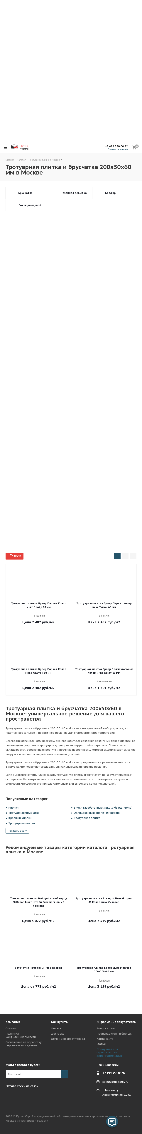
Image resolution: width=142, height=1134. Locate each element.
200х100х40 (35, 239)
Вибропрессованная (51, 438)
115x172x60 (14, 302)
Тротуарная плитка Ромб (21, 525)
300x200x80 (120, 407)
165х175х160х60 (104, 288)
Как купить (59, 1022)
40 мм (11, 423)
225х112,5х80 (108, 232)
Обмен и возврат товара (68, 1038)
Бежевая (110, 453)
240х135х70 (97, 372)
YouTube (9, 1094)
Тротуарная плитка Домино (95, 497)
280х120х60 (75, 330)
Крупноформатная (99, 253)
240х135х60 (77, 372)
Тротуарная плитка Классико (61, 511)
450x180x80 (96, 309)
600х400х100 (86, 232)
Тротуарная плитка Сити (60, 539)
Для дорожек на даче (20, 438)
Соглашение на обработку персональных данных (24, 1043)
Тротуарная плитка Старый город (71, 518)
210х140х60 (83, 295)
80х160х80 (53, 323)
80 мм (65, 423)
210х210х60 (106, 358)
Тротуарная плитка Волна (59, 497)
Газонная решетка (74, 193)
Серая (77, 453)
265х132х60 (14, 344)
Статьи (101, 1044)
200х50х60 (74, 316)
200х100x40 (93, 316)
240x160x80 (35, 309)
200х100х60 (14, 239)
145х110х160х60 (38, 358)
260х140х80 (35, 246)
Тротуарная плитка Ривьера (99, 532)
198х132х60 (96, 337)
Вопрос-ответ (106, 1028)
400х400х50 (75, 253)
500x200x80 (35, 260)
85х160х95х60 (41, 295)
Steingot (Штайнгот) (35, 482)
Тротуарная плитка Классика (23, 511)
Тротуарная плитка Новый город (113, 518)
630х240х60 (35, 365)
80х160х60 (14, 323)
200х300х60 (55, 330)
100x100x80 (118, 274)
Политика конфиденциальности (21, 1035)
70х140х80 (76, 393)
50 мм (25, 423)
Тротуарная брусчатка (24, 812)
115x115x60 (35, 302)
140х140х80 (14, 260)
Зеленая (126, 453)
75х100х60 (97, 281)
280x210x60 (63, 295)
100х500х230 (15, 372)
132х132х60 (55, 337)
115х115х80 (14, 407)
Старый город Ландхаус (21, 546)
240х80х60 (95, 393)
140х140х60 (103, 295)
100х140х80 (75, 246)
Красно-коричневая (35, 453)
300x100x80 (100, 407)
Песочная (93, 453)
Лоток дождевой (29, 205)
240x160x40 (62, 386)
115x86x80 (34, 351)
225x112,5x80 (15, 281)
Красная (12, 453)
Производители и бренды (114, 1033)
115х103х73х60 (16, 400)
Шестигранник (81, 546)
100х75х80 (125, 400)
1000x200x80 (56, 260)
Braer (55, 482)
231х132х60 (116, 337)
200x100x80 (75, 267)
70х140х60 (123, 295)
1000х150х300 (100, 365)
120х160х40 (54, 351)
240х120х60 (14, 253)
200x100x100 (97, 267)
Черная (61, 460)
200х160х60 (94, 302)
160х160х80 (73, 323)
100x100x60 (14, 274)
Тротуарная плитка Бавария (23, 497)
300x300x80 (36, 281)
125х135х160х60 (17, 295)
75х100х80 (14, 393)
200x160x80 (55, 309)
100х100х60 (55, 253)
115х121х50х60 (102, 225)
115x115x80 (14, 351)
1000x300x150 (78, 260)
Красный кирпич (19, 818)
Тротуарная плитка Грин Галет (24, 539)
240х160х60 (33, 323)
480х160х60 (14, 337)
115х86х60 (34, 225)
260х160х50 (96, 239)
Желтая (12, 460)
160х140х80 (55, 246)
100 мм (79, 423)
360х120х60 (96, 330)
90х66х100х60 (118, 281)
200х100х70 (36, 372)
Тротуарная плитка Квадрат (95, 504)
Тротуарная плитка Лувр (55, 525)
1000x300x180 (101, 260)
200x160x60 (14, 309)
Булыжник (61, 546)
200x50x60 (55, 316)
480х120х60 (116, 330)
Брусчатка (25, 193)
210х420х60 (14, 365)
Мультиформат (16, 232)
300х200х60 (86, 358)
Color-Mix (78, 460)
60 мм (38, 423)
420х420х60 (35, 288)
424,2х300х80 (88, 379)
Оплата (56, 1028)
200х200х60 (35, 253)
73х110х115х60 (76, 344)
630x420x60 (14, 288)
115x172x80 (119, 344)
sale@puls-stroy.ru (115, 1081)
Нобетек (12, 482)
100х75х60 (38, 400)
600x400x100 (123, 260)
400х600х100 (56, 365)
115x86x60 (55, 302)
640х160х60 (35, 337)
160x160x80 (75, 309)
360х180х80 (116, 309)
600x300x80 (77, 281)
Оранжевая (14, 467)
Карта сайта (105, 1038)
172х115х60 (54, 344)
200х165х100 (117, 246)
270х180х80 (14, 316)
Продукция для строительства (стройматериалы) (109, 1052)
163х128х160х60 (63, 358)
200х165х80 (96, 246)
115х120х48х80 (79, 400)
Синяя (26, 460)
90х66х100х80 (35, 393)
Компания (13, 1022)
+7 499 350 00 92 (116, 146)
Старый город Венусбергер (94, 539)
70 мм (52, 423)
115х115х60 (14, 225)
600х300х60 (35, 330)
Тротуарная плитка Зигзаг (22, 504)
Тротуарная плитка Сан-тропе (61, 532)
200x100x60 (35, 267)
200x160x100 (57, 407)
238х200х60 (56, 372)
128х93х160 (14, 358)
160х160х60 (115, 302)
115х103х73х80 (103, 400)
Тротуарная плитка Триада (89, 525)
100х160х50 (14, 246)
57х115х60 (34, 344)
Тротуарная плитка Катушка (58, 504)
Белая (93, 460)
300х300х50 (123, 253)
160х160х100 (79, 407)
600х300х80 (113, 316)
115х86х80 (57, 400)
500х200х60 (121, 365)
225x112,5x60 (97, 274)
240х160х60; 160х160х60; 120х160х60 (53, 379)
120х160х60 (115, 351)
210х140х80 (55, 239)
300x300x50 (117, 267)
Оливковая (110, 460)
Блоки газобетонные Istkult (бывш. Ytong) (103, 807)
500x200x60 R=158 (62, 232)
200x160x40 (83, 386)
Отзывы (11, 1028)
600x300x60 (103, 386)
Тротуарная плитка (87, 818)
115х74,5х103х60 (77, 225)
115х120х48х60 (117, 393)
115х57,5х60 (54, 225)
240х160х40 (94, 351)
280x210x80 (56, 393)
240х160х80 (93, 323)
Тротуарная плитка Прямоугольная (27, 518)
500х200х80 (37, 232)
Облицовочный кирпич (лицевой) (97, 812)
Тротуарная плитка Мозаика (23, 532)
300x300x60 (55, 274)
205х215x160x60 (78, 288)
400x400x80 (57, 281)
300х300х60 (113, 323)
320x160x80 (55, 267)
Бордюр (110, 193)
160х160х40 (74, 351)
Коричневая (59, 453)
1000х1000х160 (16, 379)
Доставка (58, 1033)
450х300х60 (14, 330)
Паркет (45, 546)
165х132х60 (75, 337)
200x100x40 (14, 267)
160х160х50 (116, 239)
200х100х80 (75, 239)
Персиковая (43, 460)
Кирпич (13, 807)
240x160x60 (74, 302)
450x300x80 (35, 316)
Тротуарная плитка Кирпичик (99, 511)
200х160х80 (123, 386)
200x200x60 (35, 274)
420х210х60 (55, 288)
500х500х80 (98, 344)
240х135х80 (117, 372)
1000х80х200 (78, 365)
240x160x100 (36, 407)
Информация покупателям (116, 1022)
